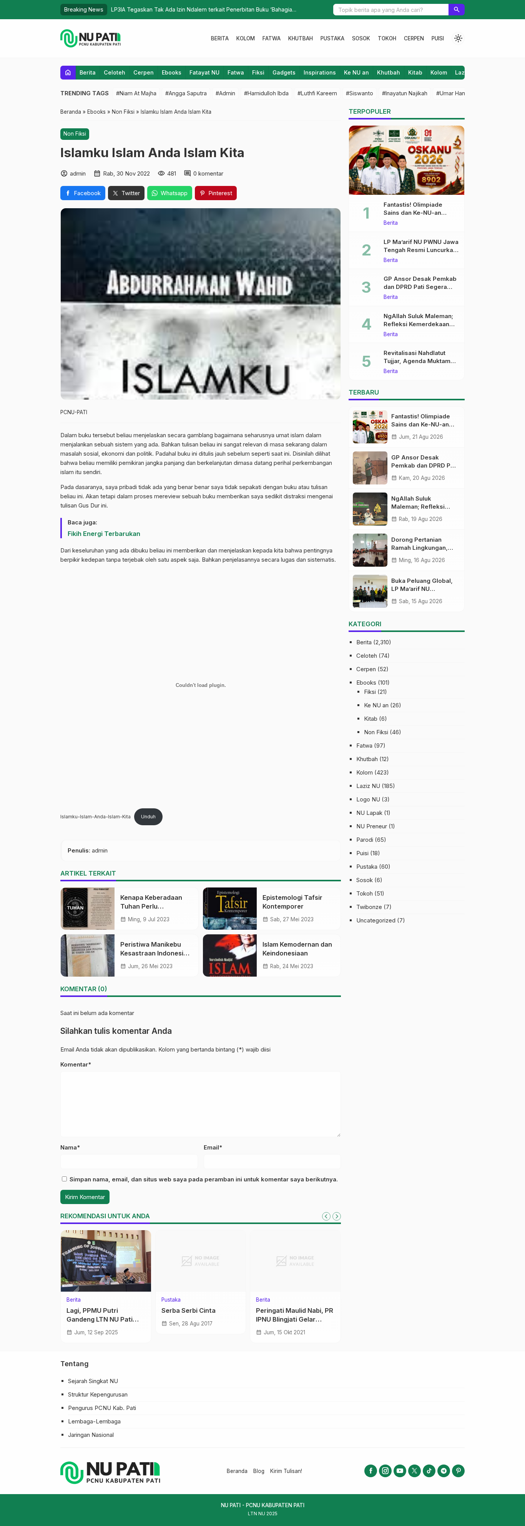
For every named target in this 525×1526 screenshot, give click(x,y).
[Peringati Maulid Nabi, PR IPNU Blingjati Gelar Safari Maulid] (295, 1261)
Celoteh (114, 72)
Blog (258, 1471)
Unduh (148, 816)
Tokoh (387, 38)
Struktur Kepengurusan (98, 1394)
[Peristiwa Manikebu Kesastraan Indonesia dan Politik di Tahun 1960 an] (88, 955)
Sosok (361, 38)
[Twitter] (414, 1471)
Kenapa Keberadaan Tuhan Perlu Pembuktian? (151, 906)
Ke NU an (356, 72)
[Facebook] (370, 1471)
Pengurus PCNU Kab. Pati (102, 1408)
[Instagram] (385, 1471)
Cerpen (414, 38)
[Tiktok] (429, 1471)
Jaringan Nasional (91, 1434)
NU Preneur (371, 826)
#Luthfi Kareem (317, 93)
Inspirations (320, 72)
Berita (220, 38)
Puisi (438, 38)
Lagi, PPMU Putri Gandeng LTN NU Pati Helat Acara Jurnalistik (101, 1319)
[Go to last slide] (326, 1216)
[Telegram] (443, 1471)
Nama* (70, 1147)
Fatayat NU (204, 72)
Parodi (364, 839)
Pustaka (332, 38)
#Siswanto (359, 93)
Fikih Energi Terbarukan (104, 533)
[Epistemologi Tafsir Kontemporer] (230, 908)
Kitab (415, 72)
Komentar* (75, 1064)
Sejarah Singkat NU (93, 1381)
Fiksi (258, 72)
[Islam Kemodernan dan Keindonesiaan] (230, 955)
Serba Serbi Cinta (188, 1310)
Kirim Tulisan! (286, 1471)
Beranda (237, 1471)
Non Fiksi (74, 134)
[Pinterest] (458, 1471)
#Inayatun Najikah (404, 93)
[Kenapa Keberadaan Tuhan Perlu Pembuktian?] (88, 908)
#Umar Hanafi (453, 93)
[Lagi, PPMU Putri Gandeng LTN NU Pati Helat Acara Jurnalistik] (106, 1261)
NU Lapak (369, 812)
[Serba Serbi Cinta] (201, 1261)
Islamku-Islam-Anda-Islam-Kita (95, 816)
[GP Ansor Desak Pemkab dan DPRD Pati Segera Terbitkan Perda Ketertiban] (370, 467)
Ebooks (171, 72)
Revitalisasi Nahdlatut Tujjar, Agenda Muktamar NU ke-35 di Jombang (420, 361)
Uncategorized (375, 920)
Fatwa (271, 38)
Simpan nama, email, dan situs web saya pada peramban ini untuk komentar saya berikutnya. (204, 1179)
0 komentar (208, 173)
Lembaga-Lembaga (94, 1421)
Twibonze (369, 907)
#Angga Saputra (186, 93)
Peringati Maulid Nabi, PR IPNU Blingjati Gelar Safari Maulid (294, 1319)
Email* (213, 1147)
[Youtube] (400, 1471)
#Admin (225, 93)
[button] (457, 9)
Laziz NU (368, 786)
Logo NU (368, 799)
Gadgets (284, 72)
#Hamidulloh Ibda (266, 93)
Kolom (245, 38)
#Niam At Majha (136, 93)
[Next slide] (336, 1216)
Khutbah (300, 38)
